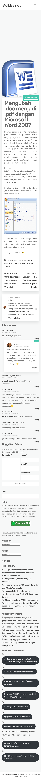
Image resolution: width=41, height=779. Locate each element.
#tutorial (31, 263)
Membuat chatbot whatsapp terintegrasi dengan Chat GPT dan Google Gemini (20, 594)
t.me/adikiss (22, 309)
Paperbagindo (10, 624)
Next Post (32, 273)
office (14, 260)
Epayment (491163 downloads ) (17, 717)
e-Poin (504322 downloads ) (16, 707)
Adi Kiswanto (7, 389)
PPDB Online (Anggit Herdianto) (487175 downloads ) (17, 744)
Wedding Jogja (10, 636)
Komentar (7, 455)
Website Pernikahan (30, 636)
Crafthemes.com (20, 777)
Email (24, 464)
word (29, 260)
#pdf (24, 263)
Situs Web (25, 473)
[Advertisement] (20, 31)
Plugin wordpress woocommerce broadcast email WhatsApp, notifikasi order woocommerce (18, 573)
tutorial (22, 260)
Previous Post (11, 273)
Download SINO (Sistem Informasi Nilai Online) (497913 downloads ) (20, 695)
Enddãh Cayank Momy (11, 376)
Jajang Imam (7, 330)
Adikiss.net (12, 5)
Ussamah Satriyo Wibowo (13, 422)
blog (9, 260)
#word (7, 266)
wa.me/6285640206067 (19, 311)
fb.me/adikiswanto (25, 314)
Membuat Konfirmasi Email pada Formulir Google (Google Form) (18, 642)
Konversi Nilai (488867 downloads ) (18, 726)
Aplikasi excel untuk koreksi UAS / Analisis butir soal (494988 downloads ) (20, 660)
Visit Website (14, 318)
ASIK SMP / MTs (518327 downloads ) (19, 672)
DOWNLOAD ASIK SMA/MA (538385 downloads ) (18, 682)
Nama (24, 455)
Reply (36, 339)
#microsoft (9, 263)
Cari (4, 491)
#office (18, 263)
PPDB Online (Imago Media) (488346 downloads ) (19, 757)
